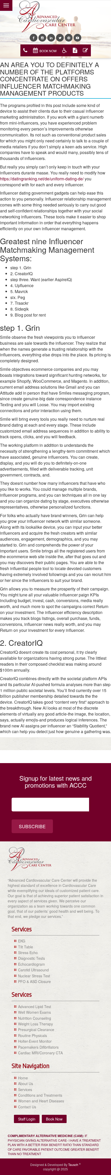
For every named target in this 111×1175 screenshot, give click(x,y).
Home (23, 1077)
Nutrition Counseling (34, 1018)
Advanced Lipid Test (34, 1006)
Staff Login (26, 1119)
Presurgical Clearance (36, 1029)
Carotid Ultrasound (33, 969)
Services (25, 1089)
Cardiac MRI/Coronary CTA (40, 1052)
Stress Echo (28, 952)
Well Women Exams (34, 1012)
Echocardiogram (31, 964)
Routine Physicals (32, 1035)
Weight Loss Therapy (35, 1023)
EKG (21, 940)
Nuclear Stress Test (34, 975)
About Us (25, 1083)
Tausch (73, 1164)
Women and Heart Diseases (41, 1100)
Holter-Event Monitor (35, 1041)
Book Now (48, 51)
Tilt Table (25, 946)
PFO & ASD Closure (34, 981)
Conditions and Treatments (40, 1095)
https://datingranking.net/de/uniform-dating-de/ (42, 179)
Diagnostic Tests (31, 958)
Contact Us (27, 1106)
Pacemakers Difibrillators (38, 1047)
